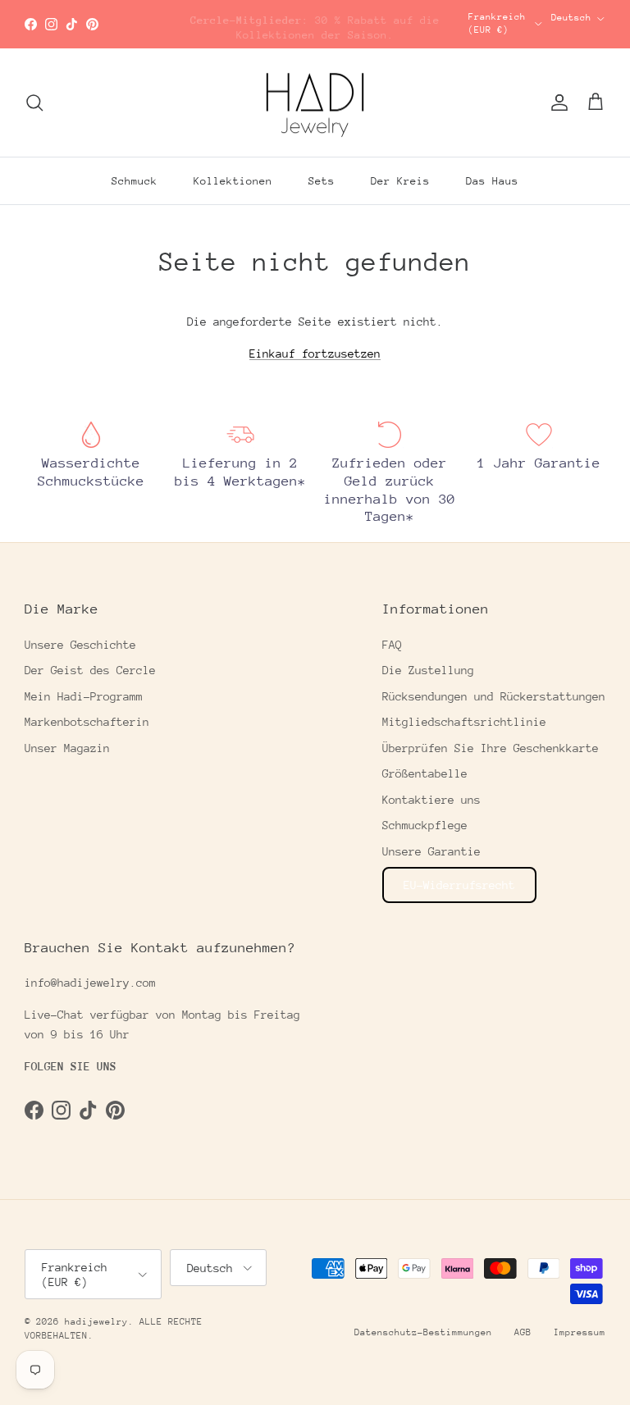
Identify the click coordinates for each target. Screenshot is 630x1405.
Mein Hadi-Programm (84, 696)
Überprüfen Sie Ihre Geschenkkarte (490, 748)
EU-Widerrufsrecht (459, 885)
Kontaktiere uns (431, 799)
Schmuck (135, 181)
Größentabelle (425, 773)
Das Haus (492, 181)
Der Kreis (400, 181)
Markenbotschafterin (87, 721)
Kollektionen (233, 181)
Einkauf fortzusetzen (315, 353)
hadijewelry (96, 1321)
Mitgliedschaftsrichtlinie (464, 721)
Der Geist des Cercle (90, 670)
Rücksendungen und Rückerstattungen (493, 696)
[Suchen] (34, 102)
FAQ (392, 644)
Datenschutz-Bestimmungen (423, 1332)
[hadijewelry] (315, 103)
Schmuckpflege (425, 825)
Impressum (579, 1332)
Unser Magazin (67, 748)
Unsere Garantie (431, 851)
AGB (523, 1332)
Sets (321, 181)
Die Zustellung (428, 670)
